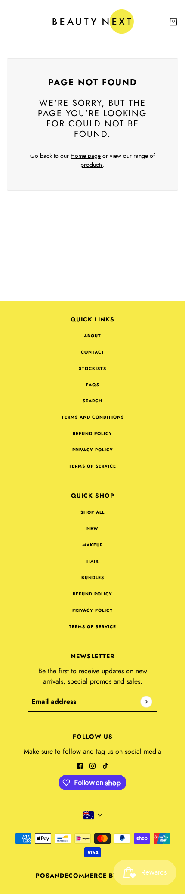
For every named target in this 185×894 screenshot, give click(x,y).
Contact (93, 352)
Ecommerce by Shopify (107, 875)
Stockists (92, 368)
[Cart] (173, 22)
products (91, 164)
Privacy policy (92, 450)
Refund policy (92, 433)
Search (92, 401)
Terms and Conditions (93, 417)
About (92, 336)
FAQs (92, 385)
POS (43, 875)
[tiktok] (105, 765)
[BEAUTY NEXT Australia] (93, 22)
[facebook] (79, 765)
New (92, 528)
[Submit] (146, 701)
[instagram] (92, 765)
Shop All (92, 512)
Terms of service (92, 466)
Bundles (92, 577)
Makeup (92, 545)
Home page (86, 155)
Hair (92, 561)
